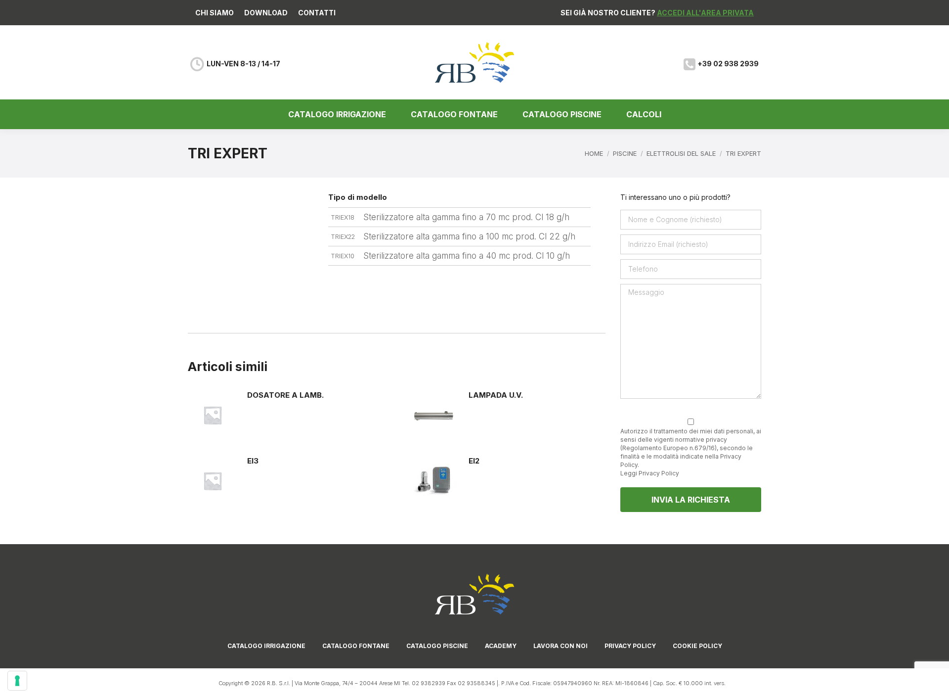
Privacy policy (630, 646)
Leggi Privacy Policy (649, 473)
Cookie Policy (697, 646)
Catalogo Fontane (355, 646)
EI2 (474, 460)
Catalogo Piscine (437, 646)
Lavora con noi (560, 646)
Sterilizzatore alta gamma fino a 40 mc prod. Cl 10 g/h (466, 256)
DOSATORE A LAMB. (285, 395)
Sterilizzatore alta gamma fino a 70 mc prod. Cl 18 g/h (466, 217)
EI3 (253, 460)
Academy (501, 646)
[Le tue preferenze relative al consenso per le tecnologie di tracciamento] (17, 680)
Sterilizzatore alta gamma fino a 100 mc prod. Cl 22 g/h (469, 236)
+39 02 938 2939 (728, 63)
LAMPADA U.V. (496, 395)
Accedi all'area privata (705, 12)
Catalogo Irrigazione (266, 646)
